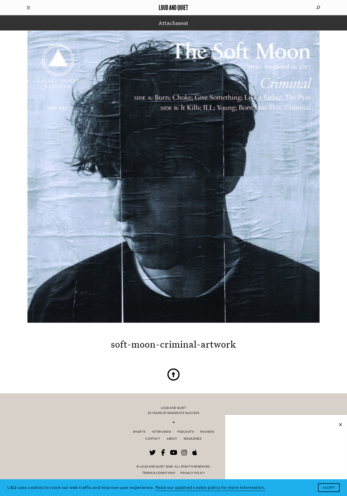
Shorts (139, 432)
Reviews (207, 432)
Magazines (193, 439)
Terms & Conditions (158, 473)
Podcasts (185, 432)
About (172, 439)
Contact (152, 439)
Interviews (161, 432)
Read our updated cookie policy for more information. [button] (210, 487)
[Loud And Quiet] (173, 8)
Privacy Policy (192, 473)
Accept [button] (329, 488)
